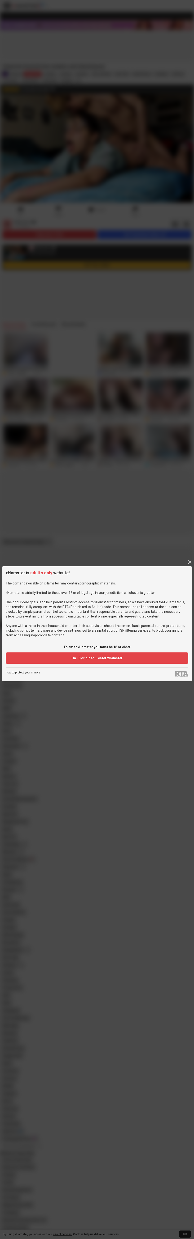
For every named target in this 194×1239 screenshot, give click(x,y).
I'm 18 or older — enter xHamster (97, 658)
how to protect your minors (23, 672)
